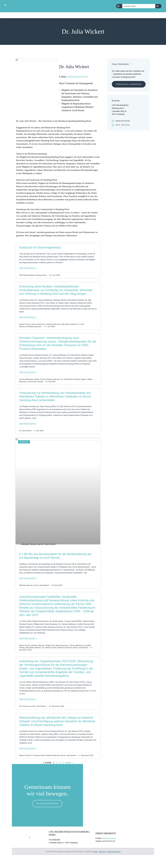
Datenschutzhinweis (114, 851)
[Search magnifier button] (158, 6)
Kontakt (95, 851)
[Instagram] (160, 15)
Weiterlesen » (28, 268)
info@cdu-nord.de (123, 121)
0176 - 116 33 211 (123, 125)
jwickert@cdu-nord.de (77, 76)
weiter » (69, 762)
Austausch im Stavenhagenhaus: (40, 247)
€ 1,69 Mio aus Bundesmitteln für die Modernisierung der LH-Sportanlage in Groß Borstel (55, 555)
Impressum (102, 851)
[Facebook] (153, 15)
